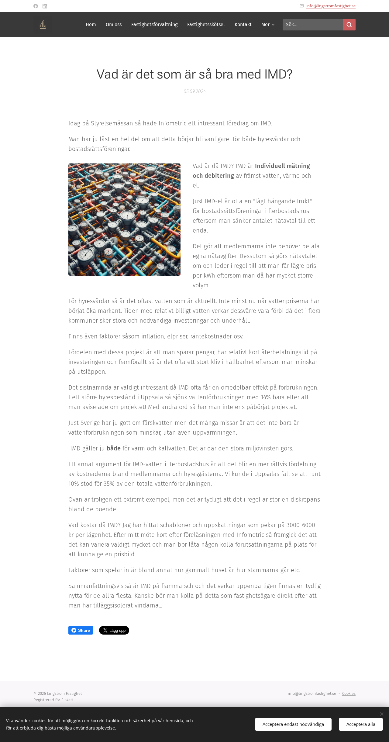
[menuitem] (92, 24)
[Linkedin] (45, 6)
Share (84, 630)
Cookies (349, 693)
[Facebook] (36, 6)
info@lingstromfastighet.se (331, 6)
